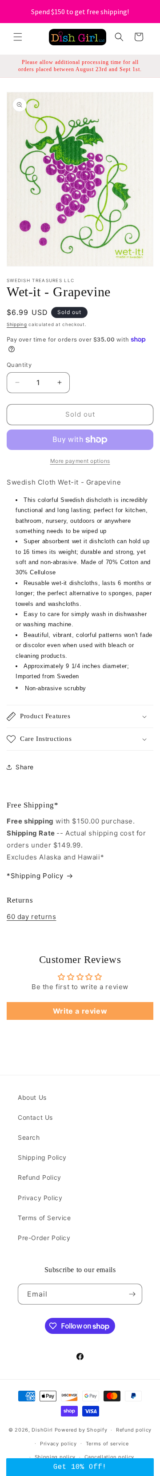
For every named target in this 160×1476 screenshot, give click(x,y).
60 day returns (31, 916)
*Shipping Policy (35, 875)
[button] (18, 37)
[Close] (151, 953)
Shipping (17, 324)
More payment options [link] (80, 461)
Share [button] (25, 767)
